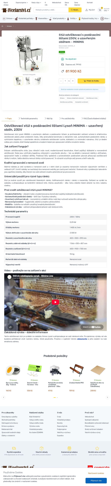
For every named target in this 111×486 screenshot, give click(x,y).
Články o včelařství (8, 436)
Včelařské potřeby (25, 18)
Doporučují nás (62, 426)
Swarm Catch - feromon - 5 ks (32, 384)
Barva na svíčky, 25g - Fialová (12, 384)
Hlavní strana (6, 4)
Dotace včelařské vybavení (75, 98)
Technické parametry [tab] (29, 119)
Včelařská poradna (35, 429)
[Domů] (3, 26)
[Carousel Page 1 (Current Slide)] (55, 397)
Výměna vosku (34, 426)
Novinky (60, 423)
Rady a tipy (36, 3)
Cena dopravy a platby (9, 417)
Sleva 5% (67, 4)
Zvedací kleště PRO (76, 383)
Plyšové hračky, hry (89, 18)
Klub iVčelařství (34, 417)
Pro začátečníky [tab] (68, 119)
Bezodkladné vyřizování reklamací (97, 423)
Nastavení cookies (96, 473)
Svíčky (73, 18)
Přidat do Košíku (93, 81)
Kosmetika (42, 18)
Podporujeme (61, 429)
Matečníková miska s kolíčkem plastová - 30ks (55, 384)
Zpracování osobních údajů (11, 432)
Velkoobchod (56, 3)
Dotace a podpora (8, 426)
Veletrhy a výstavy (63, 432)
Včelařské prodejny (63, 420)
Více (106, 18)
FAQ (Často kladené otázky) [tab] (94, 119)
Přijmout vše (96, 480)
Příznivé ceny (89, 426)
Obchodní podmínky (8, 420)
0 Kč (106, 10)
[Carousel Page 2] (57, 397)
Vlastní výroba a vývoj (92, 432)
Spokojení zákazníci (92, 420)
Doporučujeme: (21, 3)
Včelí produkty (58, 18)
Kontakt (90, 3)
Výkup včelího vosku (36, 420)
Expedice (60, 436)
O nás (46, 4)
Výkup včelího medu (36, 423)
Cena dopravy (77, 4)
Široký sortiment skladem (94, 429)
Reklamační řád (7, 429)
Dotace (9, 18)
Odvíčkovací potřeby (66, 102)
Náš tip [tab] (49, 119)
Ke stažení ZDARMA (36, 432)
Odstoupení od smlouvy (10, 423)
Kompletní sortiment (81, 102)
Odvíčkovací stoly (91, 98)
